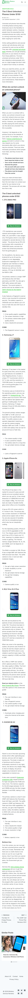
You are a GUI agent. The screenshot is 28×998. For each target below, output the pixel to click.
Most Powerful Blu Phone (10, 685)
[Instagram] (24, 990)
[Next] (24, 948)
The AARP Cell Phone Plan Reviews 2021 (21, 918)
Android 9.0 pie (16, 395)
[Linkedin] (21, 993)
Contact (15, 976)
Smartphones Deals (8, 8)
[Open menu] (25, 2)
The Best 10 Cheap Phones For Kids (6, 918)
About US (8, 976)
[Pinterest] (18, 993)
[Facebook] (18, 990)
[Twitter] (21, 990)
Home (21, 976)
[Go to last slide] (4, 948)
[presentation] (14, 944)
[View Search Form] (22, 2)
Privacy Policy (14, 979)
